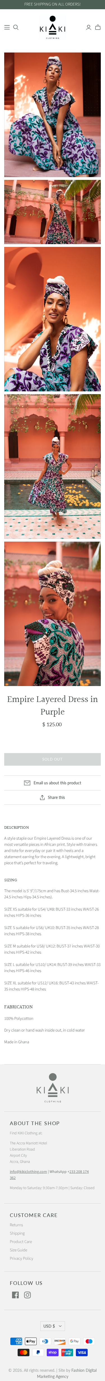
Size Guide (18, 1250)
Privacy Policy (21, 1258)
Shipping (17, 1233)
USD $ (49, 1326)
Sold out (52, 759)
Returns (16, 1225)
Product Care (21, 1242)
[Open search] (16, 27)
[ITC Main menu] (7, 27)
